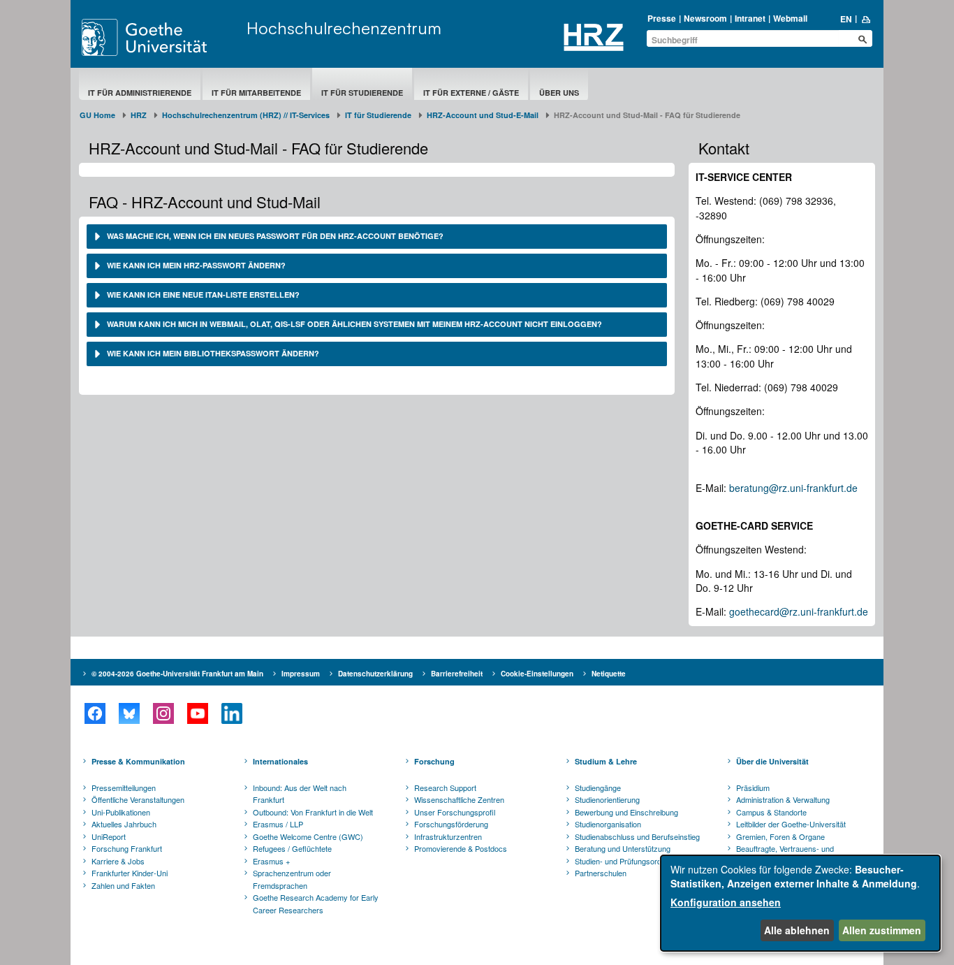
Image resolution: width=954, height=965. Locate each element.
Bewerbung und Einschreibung (626, 812)
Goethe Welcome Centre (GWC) (308, 836)
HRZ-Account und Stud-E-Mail (482, 115)
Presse (661, 18)
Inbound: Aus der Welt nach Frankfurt (299, 794)
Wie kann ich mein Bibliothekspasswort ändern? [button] (212, 353)
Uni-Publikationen (120, 812)
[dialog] (800, 903)
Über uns (559, 92)
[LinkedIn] (231, 713)
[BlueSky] (129, 713)
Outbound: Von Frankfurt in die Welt (313, 812)
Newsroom (705, 18)
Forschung (434, 761)
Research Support (445, 787)
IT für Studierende (362, 92)
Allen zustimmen (881, 930)
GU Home (97, 115)
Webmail (790, 18)
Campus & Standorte (771, 812)
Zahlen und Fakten (123, 885)
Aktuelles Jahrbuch (123, 823)
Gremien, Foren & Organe (780, 836)
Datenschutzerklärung (375, 674)
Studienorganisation (608, 823)
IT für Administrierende (139, 92)
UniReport (108, 836)
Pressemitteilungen (123, 787)
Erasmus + (271, 860)
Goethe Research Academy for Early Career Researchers (316, 903)
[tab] (377, 236)
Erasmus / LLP (278, 823)
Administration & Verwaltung (783, 799)
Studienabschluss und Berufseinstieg (637, 836)
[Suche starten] (862, 39)
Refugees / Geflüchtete (292, 848)
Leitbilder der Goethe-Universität (791, 823)
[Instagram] (163, 713)
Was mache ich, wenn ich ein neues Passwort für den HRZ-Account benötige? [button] (274, 236)
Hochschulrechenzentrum (344, 27)
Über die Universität (772, 761)
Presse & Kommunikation (138, 761)
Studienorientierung (607, 799)
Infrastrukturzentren (448, 836)
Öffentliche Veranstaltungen (137, 799)
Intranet (750, 18)
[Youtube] (197, 713)
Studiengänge (598, 787)
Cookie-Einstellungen (537, 674)
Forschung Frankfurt (126, 848)
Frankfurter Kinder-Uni (129, 872)
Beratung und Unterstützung (622, 848)
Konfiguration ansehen (725, 902)
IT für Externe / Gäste (471, 92)
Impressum (300, 674)
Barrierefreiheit (457, 674)
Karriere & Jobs (118, 860)
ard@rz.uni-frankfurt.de (816, 611)
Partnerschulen (600, 872)
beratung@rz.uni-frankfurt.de (793, 488)
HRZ (139, 115)
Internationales (280, 761)
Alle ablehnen (797, 930)
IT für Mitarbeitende (256, 92)
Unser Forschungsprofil (454, 812)
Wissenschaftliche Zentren (459, 799)
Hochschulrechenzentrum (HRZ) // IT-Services (246, 115)
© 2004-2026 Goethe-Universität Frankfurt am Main (177, 674)
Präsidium (753, 787)
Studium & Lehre (606, 761)
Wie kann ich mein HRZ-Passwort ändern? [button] (195, 265)
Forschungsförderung (451, 823)
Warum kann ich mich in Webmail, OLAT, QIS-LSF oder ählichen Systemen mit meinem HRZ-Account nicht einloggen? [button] (353, 324)
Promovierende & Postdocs (460, 848)
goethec (747, 611)
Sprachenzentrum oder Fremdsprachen (292, 879)
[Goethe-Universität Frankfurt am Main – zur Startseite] (161, 37)
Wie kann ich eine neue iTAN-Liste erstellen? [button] (202, 294)
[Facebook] (94, 713)
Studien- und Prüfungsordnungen (631, 860)
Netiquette (609, 674)
